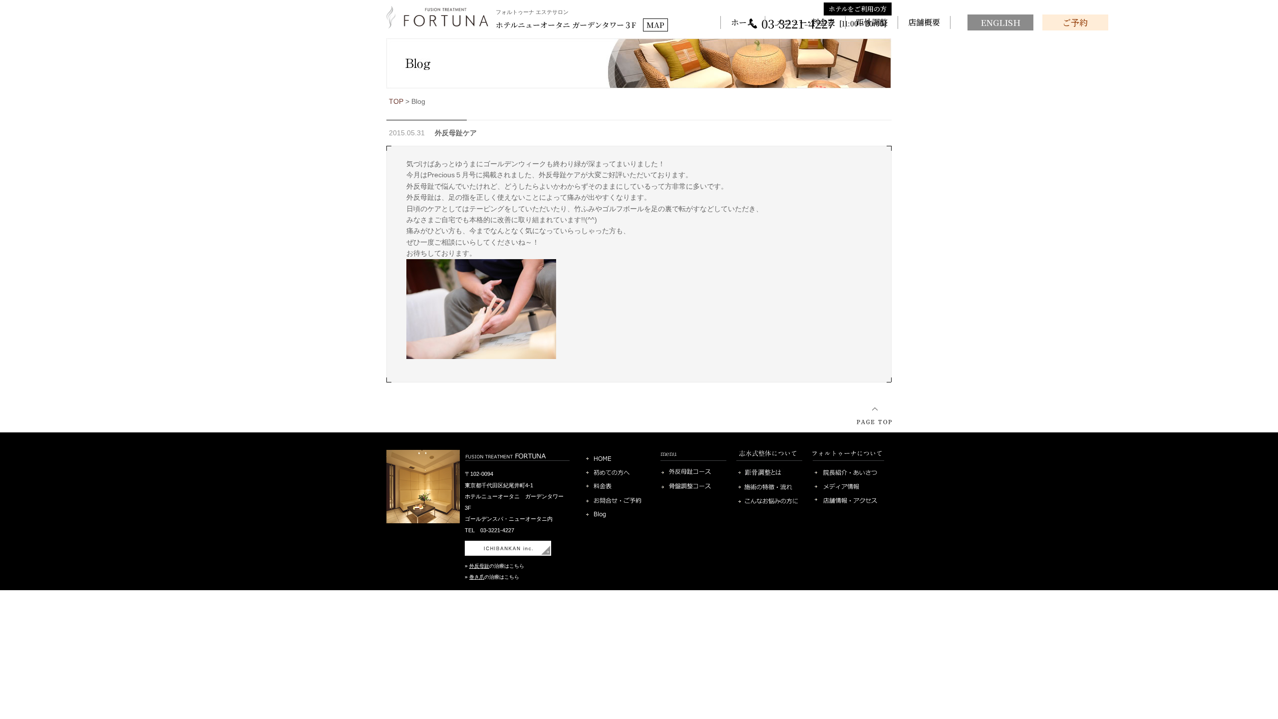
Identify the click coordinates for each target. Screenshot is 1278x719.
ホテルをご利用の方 (858, 8)
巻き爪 (476, 577)
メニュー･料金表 (805, 22)
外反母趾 (479, 566)
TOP (396, 101)
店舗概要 (924, 22)
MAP (655, 24)
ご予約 (1075, 22)
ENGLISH (1000, 22)
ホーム (743, 22)
